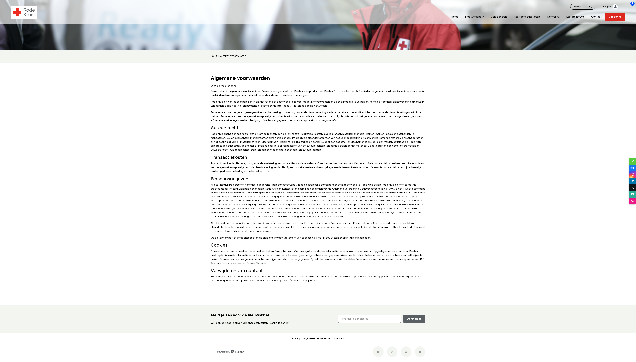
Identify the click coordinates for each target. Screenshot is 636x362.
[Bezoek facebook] (378, 351)
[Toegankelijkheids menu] (632, 4)
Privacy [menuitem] (296, 338)
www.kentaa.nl (348, 91)
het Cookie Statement (255, 263)
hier (354, 237)
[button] (369, 319)
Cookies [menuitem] (339, 338)
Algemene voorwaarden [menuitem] (317, 338)
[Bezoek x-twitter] (406, 351)
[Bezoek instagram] (392, 351)
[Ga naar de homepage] (24, 12)
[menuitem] (454, 17)
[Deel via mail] (632, 194)
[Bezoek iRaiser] (230, 351)
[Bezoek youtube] (420, 351)
